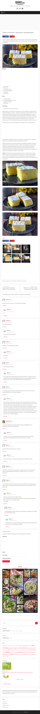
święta (7, 655)
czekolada (20, 645)
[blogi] (3, 673)
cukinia (16, 645)
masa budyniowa (23, 281)
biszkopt (8, 281)
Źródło (3, 238)
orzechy (15, 652)
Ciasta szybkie (8, 280)
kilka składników (23, 648)
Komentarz (4, 536)
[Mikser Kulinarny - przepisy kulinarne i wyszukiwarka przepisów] (6, 669)
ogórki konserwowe (11, 652)
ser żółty (15, 654)
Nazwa (3, 552)
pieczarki (24, 652)
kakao (18, 648)
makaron (9, 649)
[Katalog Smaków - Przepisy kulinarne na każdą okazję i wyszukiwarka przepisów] (17, 672)
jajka (16, 648)
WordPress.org (5, 707)
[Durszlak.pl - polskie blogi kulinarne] (5, 670)
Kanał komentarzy (5, 705)
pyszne (7, 654)
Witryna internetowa (6, 558)
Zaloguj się (4, 701)
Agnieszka (8, 421)
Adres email (4, 555)
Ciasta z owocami (23, 280)
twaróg (23, 654)
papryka (19, 652)
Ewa (5, 34)
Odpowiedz (4, 305)
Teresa (7, 320)
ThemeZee (26, 712)
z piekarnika (29, 654)
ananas (5, 281)
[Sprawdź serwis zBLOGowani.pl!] (20, 679)
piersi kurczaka (29, 652)
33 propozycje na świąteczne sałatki (20, 568)
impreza (13, 648)
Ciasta (5, 280)
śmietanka (33, 654)
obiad (7, 652)
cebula (13, 645)
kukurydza (33, 648)
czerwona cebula (25, 645)
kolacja (29, 648)
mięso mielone (27, 649)
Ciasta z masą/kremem (15, 280)
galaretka (18, 281)
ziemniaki (25, 654)
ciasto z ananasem (13, 281)
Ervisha (7, 299)
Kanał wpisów (5, 703)
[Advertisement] (20, 22)
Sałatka (11, 654)
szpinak (18, 654)
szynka (20, 654)
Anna (7, 341)
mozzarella (32, 649)
